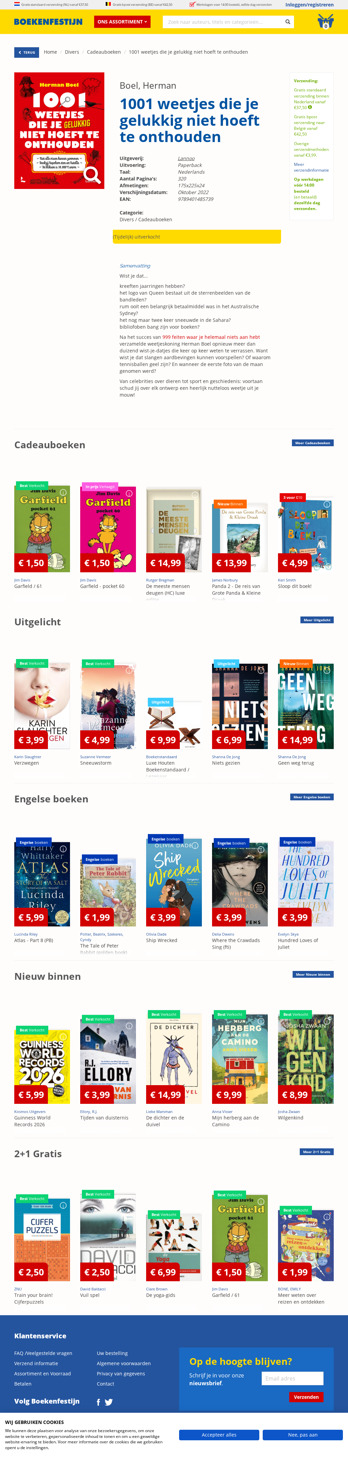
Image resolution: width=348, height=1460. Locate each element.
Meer (312, 442)
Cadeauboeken (104, 52)
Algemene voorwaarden (124, 1363)
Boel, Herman (148, 85)
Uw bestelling (112, 1353)
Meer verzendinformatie (311, 167)
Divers (72, 52)
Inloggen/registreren (309, 4)
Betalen (23, 1383)
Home (50, 52)
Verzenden (306, 1397)
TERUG (28, 52)
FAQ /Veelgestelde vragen (43, 1353)
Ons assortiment (120, 21)
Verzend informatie (36, 1363)
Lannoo (186, 158)
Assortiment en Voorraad (42, 1373)
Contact (105, 1383)
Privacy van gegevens (121, 1373)
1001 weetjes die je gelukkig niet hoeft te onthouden (188, 52)
